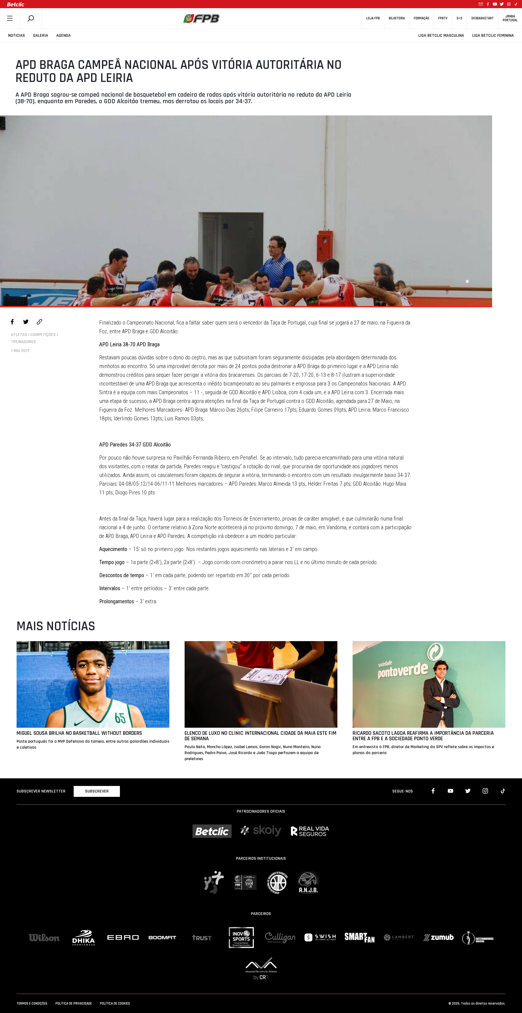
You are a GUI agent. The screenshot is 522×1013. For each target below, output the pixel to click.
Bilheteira (397, 18)
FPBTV (443, 18)
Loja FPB (373, 18)
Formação (421, 18)
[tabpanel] (246, 210)
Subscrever (97, 791)
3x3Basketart (482, 18)
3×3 (459, 18)
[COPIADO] (39, 322)
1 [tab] (467, 281)
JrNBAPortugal (510, 18)
